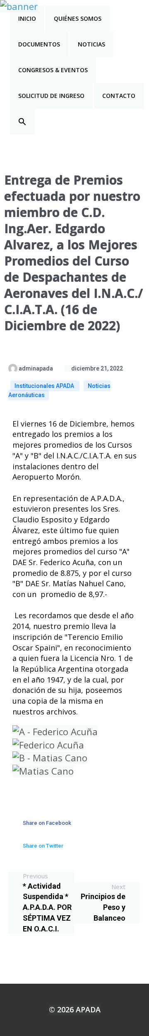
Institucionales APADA (44, 386)
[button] (22, 121)
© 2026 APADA (75, 1009)
